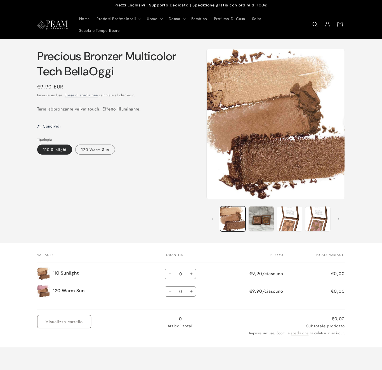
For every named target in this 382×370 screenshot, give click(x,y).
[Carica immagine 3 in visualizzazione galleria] (289, 219)
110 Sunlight (54, 149)
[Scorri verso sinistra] (212, 219)
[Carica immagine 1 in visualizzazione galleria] (233, 219)
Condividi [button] (52, 126)
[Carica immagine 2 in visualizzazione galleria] (261, 219)
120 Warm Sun (95, 149)
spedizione (299, 332)
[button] (118, 19)
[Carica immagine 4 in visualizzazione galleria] (318, 219)
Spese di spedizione (81, 95)
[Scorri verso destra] (339, 219)
